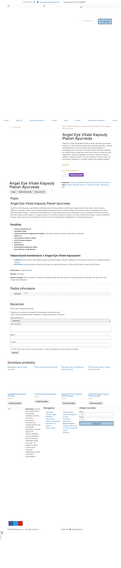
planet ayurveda (93, 185)
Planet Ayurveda (90, 182)
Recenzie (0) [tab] (40, 192)
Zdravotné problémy (37, 120)
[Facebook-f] (11, 523)
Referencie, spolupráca (96, 120)
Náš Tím (19, 120)
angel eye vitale (78, 185)
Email (81, 417)
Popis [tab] (13, 192)
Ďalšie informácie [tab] (25, 192)
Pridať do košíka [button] (15, 403)
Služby (6, 120)
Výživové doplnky (74, 126)
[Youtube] (20, 523)
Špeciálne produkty (103, 182)
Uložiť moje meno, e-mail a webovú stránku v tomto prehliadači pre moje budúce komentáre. (45, 349)
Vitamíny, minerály (87, 126)
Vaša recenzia (16, 324)
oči (86, 185)
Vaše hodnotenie (17, 318)
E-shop (114, 120)
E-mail (13, 342)
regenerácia (104, 185)
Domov (64, 126)
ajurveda (69, 185)
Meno (13, 334)
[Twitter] (15, 523)
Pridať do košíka (76, 175)
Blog (66, 120)
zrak (63, 187)
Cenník (54, 120)
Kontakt (78, 120)
